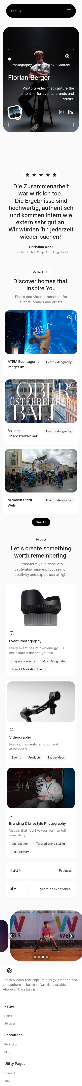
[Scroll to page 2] (39, 957)
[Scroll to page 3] (43, 957)
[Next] (71, 936)
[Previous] (11, 936)
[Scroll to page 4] (47, 957)
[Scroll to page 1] (34, 957)
